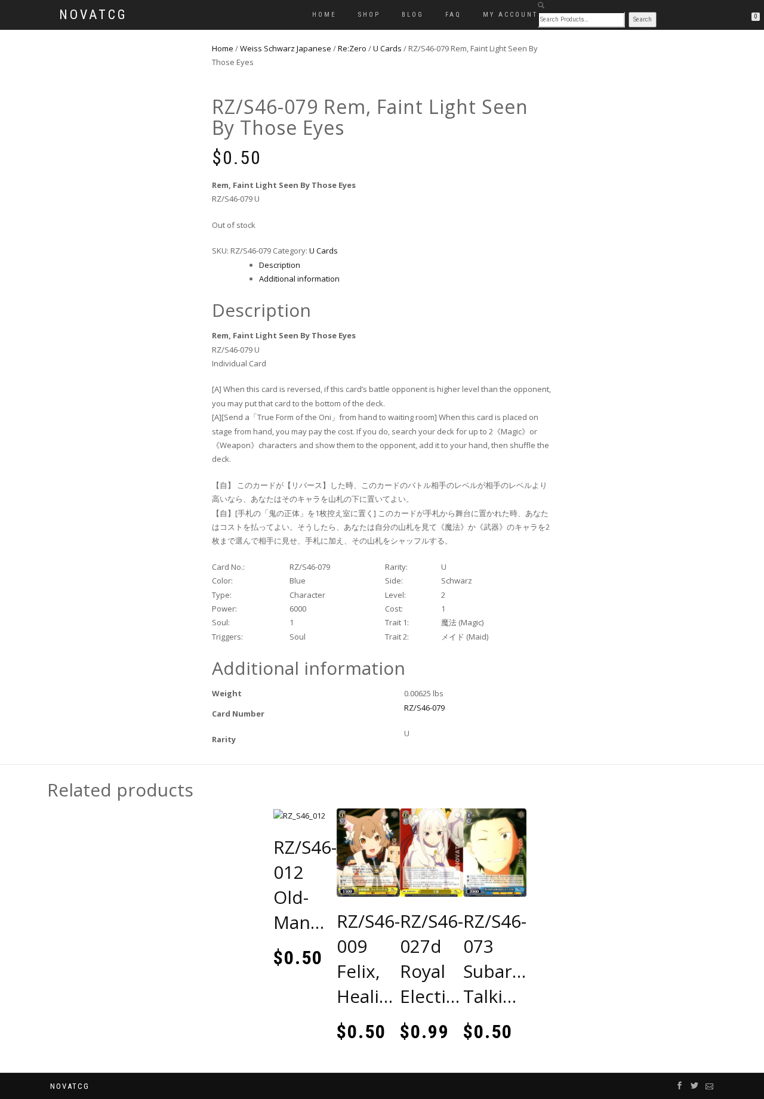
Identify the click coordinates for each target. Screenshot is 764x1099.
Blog (413, 14)
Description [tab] (279, 265)
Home (324, 14)
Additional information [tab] (299, 278)
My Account (510, 14)
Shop (369, 14)
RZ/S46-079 (424, 707)
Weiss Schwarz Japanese (285, 48)
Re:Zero (352, 48)
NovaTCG (93, 15)
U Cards (387, 48)
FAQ (453, 14)
